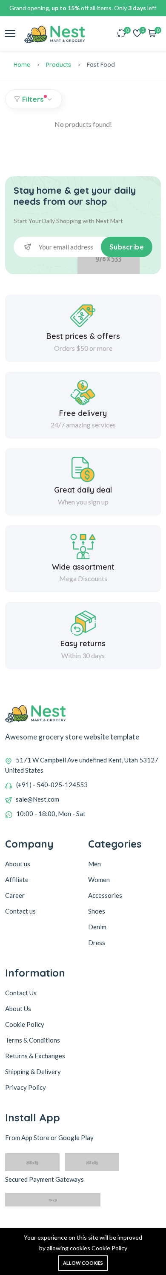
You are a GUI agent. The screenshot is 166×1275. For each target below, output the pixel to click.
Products (58, 65)
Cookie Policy (109, 1248)
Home (22, 65)
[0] (121, 34)
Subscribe (126, 247)
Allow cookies (83, 1263)
